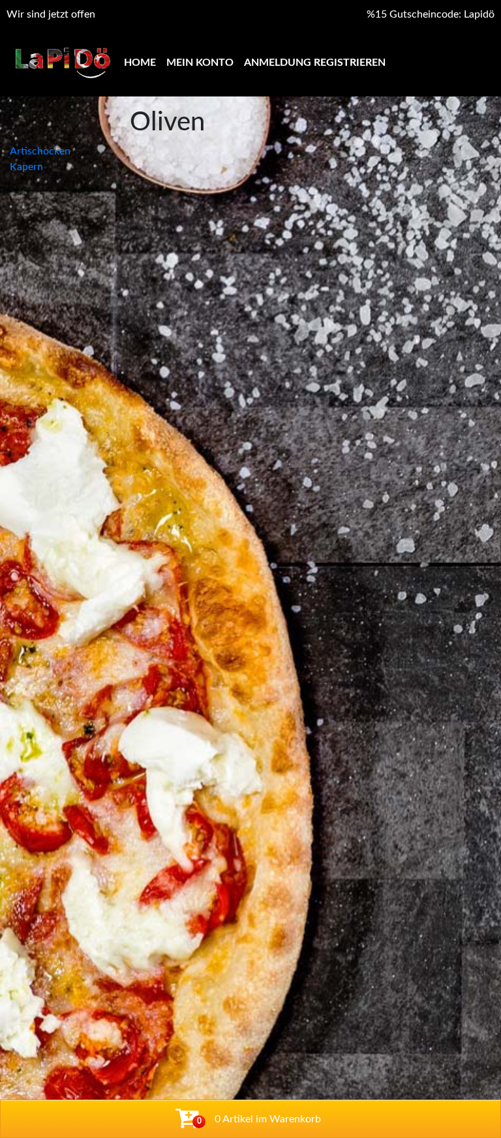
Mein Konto (200, 62)
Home (140, 62)
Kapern (26, 167)
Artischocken (40, 151)
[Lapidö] (62, 63)
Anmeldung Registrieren (315, 62)
